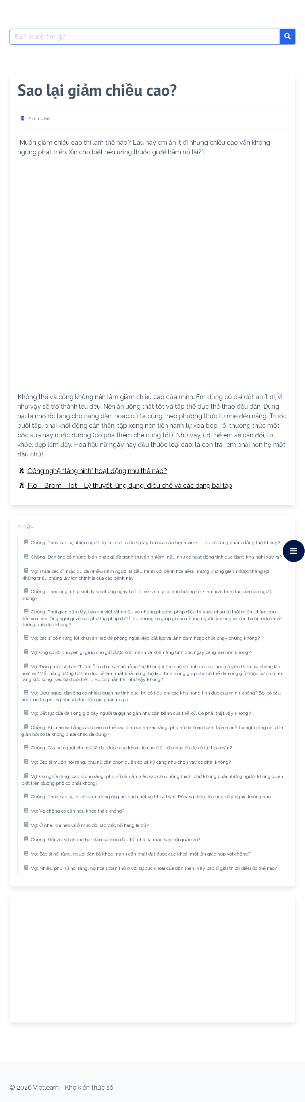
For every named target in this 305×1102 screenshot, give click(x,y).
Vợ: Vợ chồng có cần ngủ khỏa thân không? (77, 811)
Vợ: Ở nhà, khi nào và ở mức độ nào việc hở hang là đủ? (90, 825)
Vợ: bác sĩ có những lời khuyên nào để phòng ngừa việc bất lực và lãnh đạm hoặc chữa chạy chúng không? (145, 638)
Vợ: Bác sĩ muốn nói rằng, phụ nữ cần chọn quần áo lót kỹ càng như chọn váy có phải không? (131, 762)
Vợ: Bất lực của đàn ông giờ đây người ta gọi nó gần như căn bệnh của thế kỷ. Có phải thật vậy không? (141, 713)
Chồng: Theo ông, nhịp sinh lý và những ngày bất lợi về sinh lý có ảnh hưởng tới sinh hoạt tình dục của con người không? (146, 595)
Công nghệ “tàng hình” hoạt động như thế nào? (97, 471)
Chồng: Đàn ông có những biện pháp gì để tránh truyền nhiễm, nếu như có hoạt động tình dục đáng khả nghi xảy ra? (156, 557)
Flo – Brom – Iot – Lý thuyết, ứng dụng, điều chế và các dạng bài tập (129, 485)
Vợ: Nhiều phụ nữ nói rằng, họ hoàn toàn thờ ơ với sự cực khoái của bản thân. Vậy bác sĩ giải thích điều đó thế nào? (154, 868)
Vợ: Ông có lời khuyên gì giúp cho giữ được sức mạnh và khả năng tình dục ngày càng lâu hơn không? (141, 652)
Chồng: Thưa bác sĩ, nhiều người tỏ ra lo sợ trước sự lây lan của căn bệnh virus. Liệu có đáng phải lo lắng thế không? (155, 542)
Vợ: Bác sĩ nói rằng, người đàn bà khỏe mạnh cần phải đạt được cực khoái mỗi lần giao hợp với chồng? (140, 854)
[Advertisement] (152, 219)
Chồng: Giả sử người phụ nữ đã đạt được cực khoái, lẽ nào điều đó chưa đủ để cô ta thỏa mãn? (131, 748)
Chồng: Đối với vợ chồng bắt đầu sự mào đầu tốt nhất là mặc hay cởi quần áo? (115, 839)
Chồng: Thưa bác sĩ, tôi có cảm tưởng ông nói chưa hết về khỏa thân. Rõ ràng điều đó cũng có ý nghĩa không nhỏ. (151, 796)
